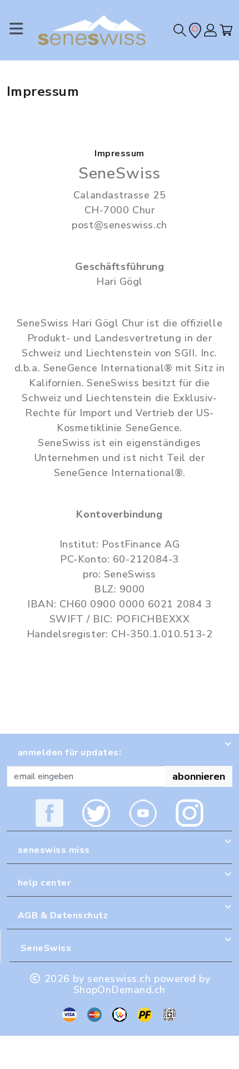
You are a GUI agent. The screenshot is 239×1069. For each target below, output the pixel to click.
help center (44, 883)
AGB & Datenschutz (63, 915)
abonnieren (198, 776)
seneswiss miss (54, 850)
